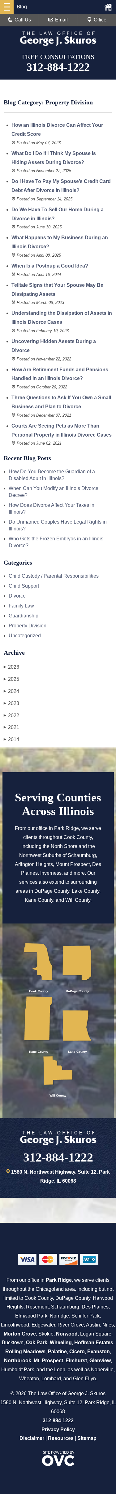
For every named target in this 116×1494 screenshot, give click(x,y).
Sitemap (87, 1438)
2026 (11, 667)
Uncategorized (25, 635)
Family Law (21, 605)
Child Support (24, 586)
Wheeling (61, 1342)
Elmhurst (76, 1360)
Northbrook (17, 1360)
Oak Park (36, 1342)
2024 (11, 691)
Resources (61, 1438)
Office (100, 19)
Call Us (23, 19)
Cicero (77, 1351)
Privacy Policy (58, 1429)
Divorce (17, 595)
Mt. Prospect (48, 1360)
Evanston (98, 1351)
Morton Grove (20, 1333)
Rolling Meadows (25, 1351)
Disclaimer (31, 1438)
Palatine (57, 1351)
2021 (11, 727)
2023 (11, 703)
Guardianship (23, 615)
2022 (11, 715)
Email (61, 19)
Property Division (27, 625)
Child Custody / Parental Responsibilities (54, 576)
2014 (11, 739)
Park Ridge (59, 1280)
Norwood (67, 1333)
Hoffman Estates (93, 1342)
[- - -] (7, 7)
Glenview (100, 1360)
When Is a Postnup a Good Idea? (49, 265)
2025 (11, 679)
